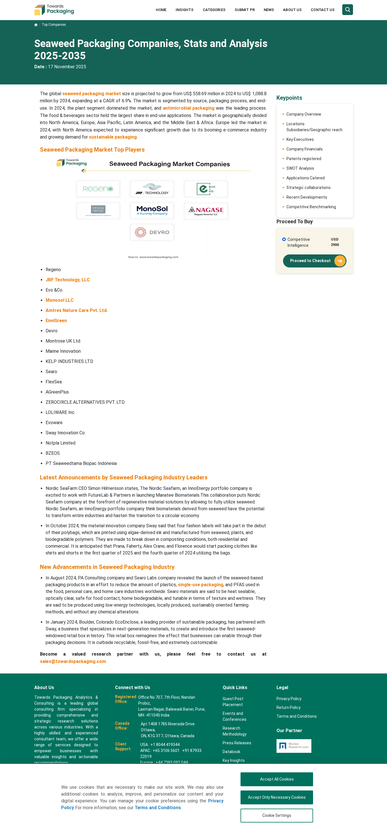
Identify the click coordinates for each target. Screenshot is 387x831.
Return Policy (289, 707)
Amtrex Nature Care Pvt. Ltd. (77, 310)
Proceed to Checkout (310, 260)
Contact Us (323, 10)
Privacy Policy (289, 698)
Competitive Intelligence (299, 242)
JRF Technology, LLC (68, 279)
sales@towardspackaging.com (73, 661)
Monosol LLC (60, 300)
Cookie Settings (276, 815)
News (269, 10)
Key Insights (234, 760)
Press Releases (237, 743)
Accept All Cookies (277, 779)
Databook (231, 751)
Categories (214, 10)
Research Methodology (234, 731)
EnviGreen (56, 320)
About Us (292, 10)
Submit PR (245, 10)
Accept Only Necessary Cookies (277, 797)
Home (161, 10)
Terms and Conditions (158, 807)
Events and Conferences (234, 716)
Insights (185, 10)
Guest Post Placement (233, 701)
